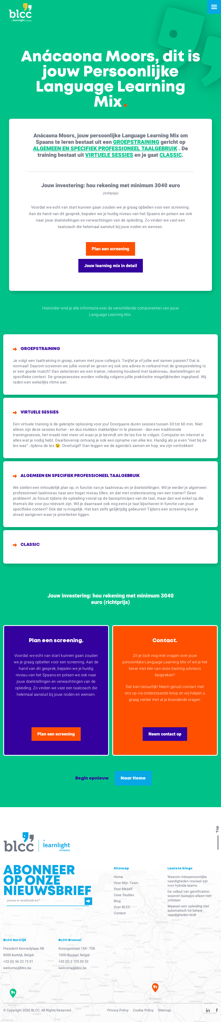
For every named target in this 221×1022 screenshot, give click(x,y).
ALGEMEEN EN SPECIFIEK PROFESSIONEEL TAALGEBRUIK (105, 149)
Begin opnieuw (92, 778)
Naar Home (133, 778)
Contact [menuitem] (120, 913)
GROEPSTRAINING (136, 142)
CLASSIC (170, 155)
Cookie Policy (143, 1010)
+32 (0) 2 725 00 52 (73, 961)
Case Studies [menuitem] (124, 895)
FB (217, 1011)
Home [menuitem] (118, 877)
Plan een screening (110, 249)
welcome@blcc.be (17, 968)
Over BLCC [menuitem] (122, 907)
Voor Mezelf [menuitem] (123, 889)
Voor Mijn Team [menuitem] (126, 883)
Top (217, 829)
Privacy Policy (118, 1010)
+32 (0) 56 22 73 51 (18, 961)
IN (208, 1011)
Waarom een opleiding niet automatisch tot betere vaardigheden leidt (188, 910)
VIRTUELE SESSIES (109, 155)
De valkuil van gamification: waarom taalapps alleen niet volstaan (189, 895)
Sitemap (164, 1010)
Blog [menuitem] (117, 901)
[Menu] (214, 7)
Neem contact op (164, 734)
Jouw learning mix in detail (110, 266)
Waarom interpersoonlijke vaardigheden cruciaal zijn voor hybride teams (187, 881)
